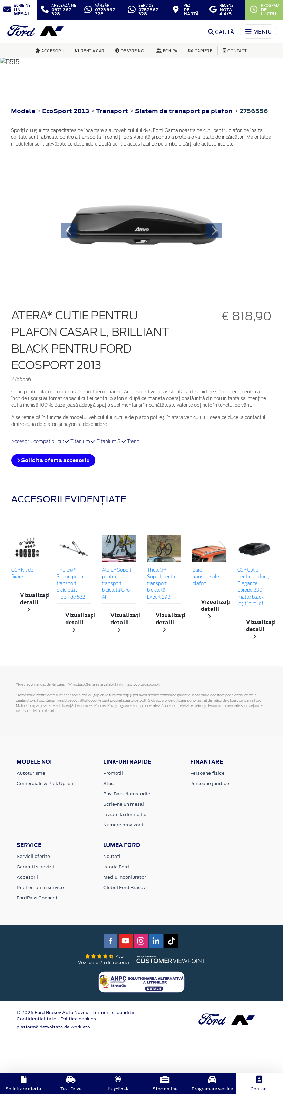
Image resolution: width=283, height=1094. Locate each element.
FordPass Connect (37, 898)
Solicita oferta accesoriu (55, 460)
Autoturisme (31, 773)
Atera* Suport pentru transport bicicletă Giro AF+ (116, 584)
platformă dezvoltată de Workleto (53, 1027)
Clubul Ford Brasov (124, 887)
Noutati (111, 856)
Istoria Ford (116, 866)
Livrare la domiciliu (124, 814)
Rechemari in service (40, 887)
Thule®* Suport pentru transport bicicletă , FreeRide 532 (71, 584)
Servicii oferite (33, 856)
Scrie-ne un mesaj (123, 804)
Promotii (113, 773)
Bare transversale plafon (205, 577)
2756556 (254, 111)
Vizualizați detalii (33, 598)
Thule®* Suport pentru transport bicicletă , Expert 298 (162, 584)
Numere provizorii (123, 825)
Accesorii (27, 877)
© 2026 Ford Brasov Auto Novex (52, 1012)
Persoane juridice (209, 783)
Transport (112, 111)
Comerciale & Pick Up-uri (45, 783)
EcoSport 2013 (65, 111)
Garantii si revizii (35, 866)
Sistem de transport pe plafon (184, 111)
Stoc (108, 783)
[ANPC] (141, 981)
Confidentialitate (36, 1019)
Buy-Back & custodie (126, 794)
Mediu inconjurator (124, 877)
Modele (23, 111)
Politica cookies (78, 1019)
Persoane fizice (207, 773)
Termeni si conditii (113, 1012)
